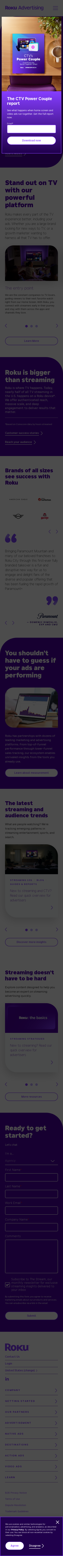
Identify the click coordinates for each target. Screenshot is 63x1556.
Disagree (35, 1545)
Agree (15, 1545)
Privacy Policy (17, 1530)
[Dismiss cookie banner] (57, 1522)
